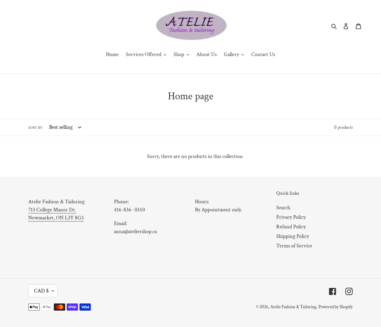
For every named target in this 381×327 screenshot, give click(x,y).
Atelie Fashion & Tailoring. (293, 307)
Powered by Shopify (335, 307)
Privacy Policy (291, 217)
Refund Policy (291, 226)
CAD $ (41, 290)
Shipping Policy (292, 236)
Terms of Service (294, 245)
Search (283, 207)
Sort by (35, 127)
